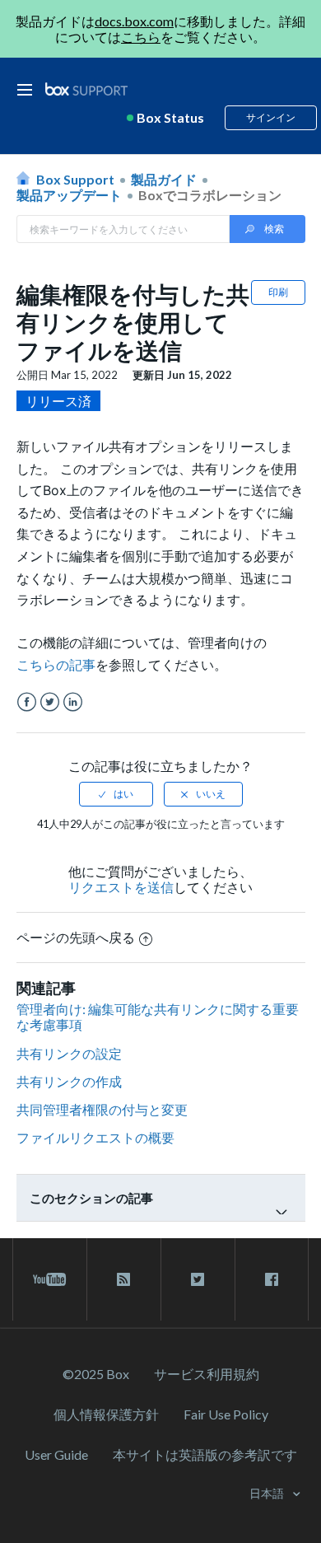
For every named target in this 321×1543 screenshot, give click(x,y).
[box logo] (86, 88)
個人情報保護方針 (106, 1414)
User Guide (56, 1454)
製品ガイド (164, 179)
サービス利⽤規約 (206, 1374)
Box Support (75, 179)
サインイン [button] (270, 117)
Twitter (50, 702)
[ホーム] (86, 89)
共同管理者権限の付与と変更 (102, 1109)
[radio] (116, 794)
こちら (140, 36)
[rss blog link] (123, 1279)
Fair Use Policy (226, 1414)
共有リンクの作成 (69, 1081)
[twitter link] (198, 1279)
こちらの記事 (55, 665)
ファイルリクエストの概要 (95, 1137)
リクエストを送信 (121, 887)
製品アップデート (69, 195)
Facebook (26, 702)
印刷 (278, 292)
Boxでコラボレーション (209, 195)
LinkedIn (73, 702)
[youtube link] (49, 1279)
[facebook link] (271, 1279)
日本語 (267, 1493)
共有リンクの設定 (69, 1053)
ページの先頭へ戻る (75, 937)
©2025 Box (96, 1374)
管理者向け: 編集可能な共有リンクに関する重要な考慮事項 (157, 1016)
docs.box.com (134, 21)
